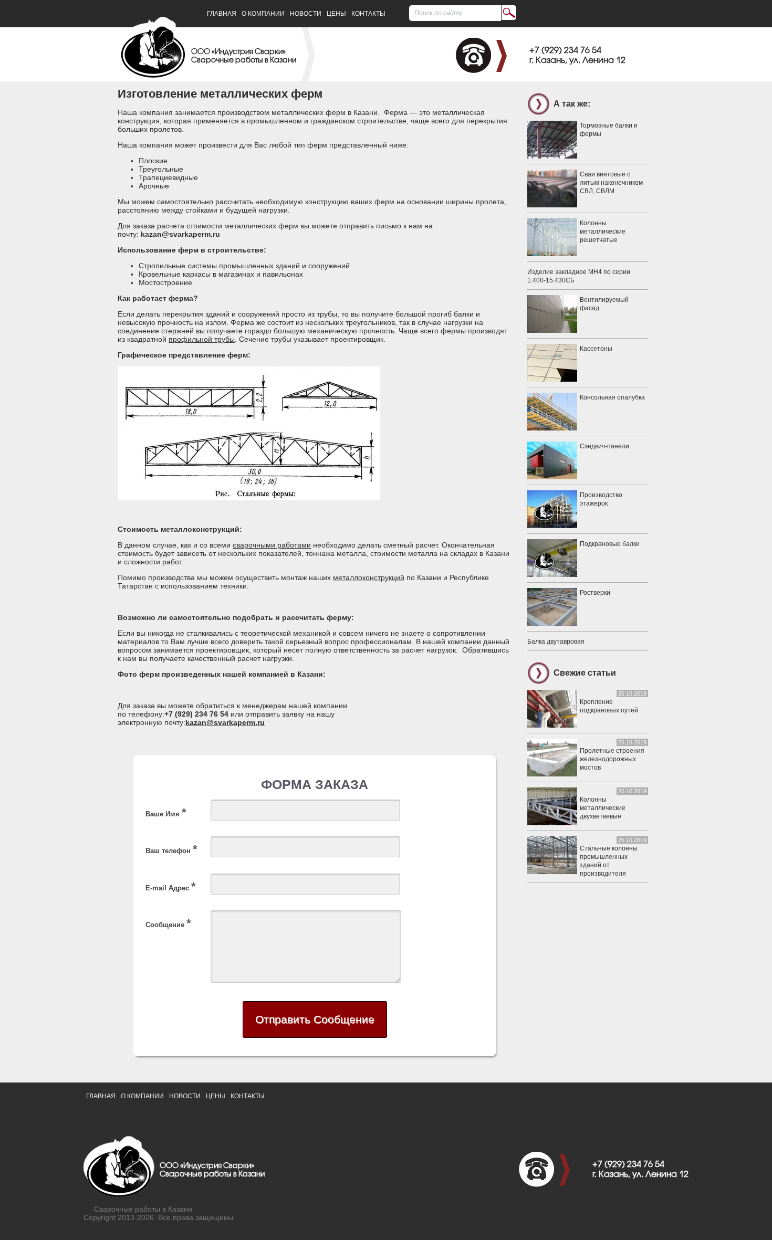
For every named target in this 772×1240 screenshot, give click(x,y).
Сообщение (168, 923)
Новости (305, 13)
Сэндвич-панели (604, 446)
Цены (336, 13)
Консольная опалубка (612, 397)
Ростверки (595, 592)
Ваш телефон (171, 849)
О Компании (263, 13)
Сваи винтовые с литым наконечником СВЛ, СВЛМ (611, 183)
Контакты (368, 13)
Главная (221, 13)
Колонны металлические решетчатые (602, 231)
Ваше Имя (165, 812)
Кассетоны (596, 348)
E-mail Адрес (170, 886)
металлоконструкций (368, 577)
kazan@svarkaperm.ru (225, 722)
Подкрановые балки (610, 544)
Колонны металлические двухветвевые (602, 808)
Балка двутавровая (556, 641)
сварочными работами (272, 545)
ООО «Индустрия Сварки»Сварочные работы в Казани (243, 56)
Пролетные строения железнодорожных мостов (612, 759)
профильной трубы (202, 339)
